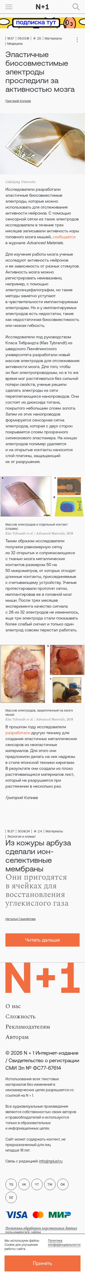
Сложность (20, 1016)
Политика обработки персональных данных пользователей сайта (41, 1230)
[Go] (8, 6)
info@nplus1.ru (51, 1161)
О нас (13, 1006)
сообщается (64, 236)
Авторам (17, 1037)
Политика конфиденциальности (64, 1243)
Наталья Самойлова (20, 919)
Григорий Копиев (18, 101)
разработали (17, 732)
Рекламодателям (27, 1026)
